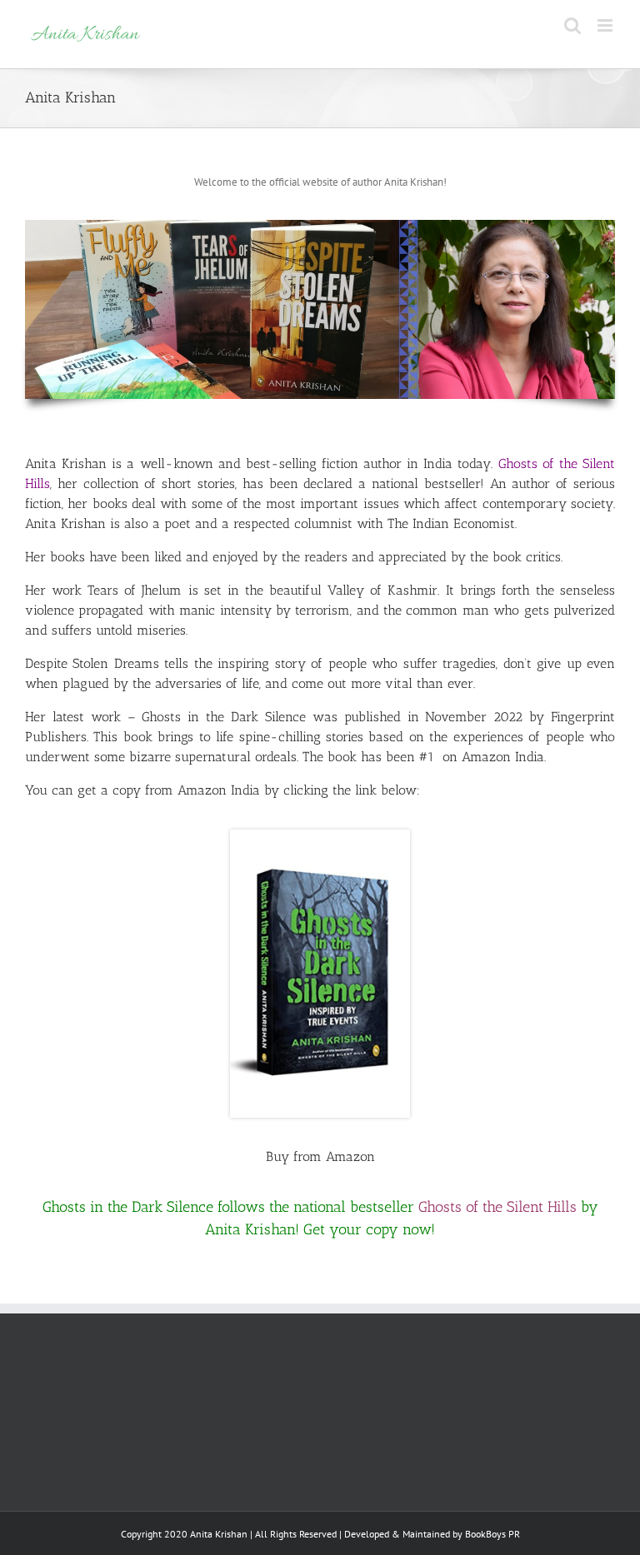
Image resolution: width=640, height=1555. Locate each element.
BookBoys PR (492, 1534)
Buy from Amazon (320, 1156)
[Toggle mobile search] (572, 25)
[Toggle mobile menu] (606, 25)
